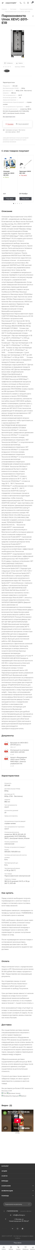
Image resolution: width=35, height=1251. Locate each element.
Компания (6, 1186)
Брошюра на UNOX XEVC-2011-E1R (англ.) (19, 744)
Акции (4, 1171)
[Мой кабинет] (28, 3)
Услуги (4, 1176)
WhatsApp (22, 1229)
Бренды (5, 1181)
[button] (14, 203)
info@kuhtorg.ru (19, 1215)
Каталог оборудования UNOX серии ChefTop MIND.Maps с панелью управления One (18, 760)
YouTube (17, 1229)
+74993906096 (12, 1211)
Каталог (5, 1166)
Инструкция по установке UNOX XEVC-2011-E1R (19, 751)
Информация (7, 1191)
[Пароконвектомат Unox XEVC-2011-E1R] (17, 43)
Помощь (5, 1195)
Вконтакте (12, 1229)
